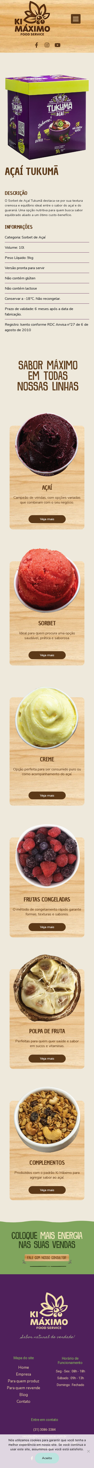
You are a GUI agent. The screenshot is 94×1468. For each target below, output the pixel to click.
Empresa (23, 1374)
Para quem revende (23, 1388)
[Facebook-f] (36, 45)
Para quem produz (23, 1381)
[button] (76, 19)
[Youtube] (57, 45)
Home (23, 1367)
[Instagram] (47, 45)
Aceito (47, 1458)
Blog (23, 1394)
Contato (23, 1401)
